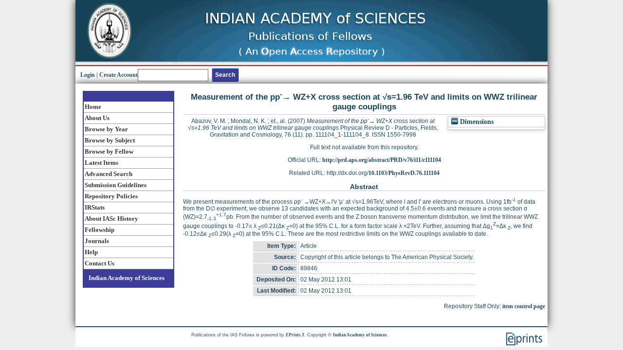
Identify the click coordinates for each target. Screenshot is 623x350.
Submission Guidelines (116, 185)
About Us (97, 118)
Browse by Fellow (109, 151)
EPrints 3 (295, 334)
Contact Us (99, 263)
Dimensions (476, 121)
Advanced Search (108, 173)
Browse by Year (106, 129)
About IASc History (111, 218)
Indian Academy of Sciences (127, 277)
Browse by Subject (110, 140)
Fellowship (99, 229)
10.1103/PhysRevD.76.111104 (404, 173)
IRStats (95, 207)
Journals (97, 241)
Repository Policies (111, 196)
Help (91, 252)
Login (87, 74)
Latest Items (101, 162)
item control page (523, 306)
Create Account (118, 74)
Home (93, 106)
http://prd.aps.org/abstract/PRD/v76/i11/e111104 (381, 160)
